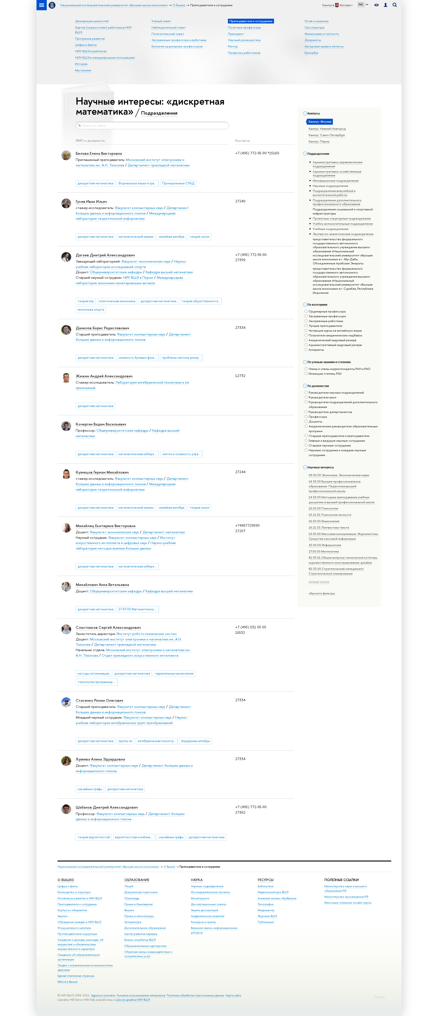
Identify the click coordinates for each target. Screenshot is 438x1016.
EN (366, 4)
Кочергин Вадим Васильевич (101, 424)
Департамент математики (164, 532)
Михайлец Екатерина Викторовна (106, 525)
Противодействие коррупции (77, 934)
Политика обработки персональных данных (195, 995)
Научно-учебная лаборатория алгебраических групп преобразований (132, 720)
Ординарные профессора (327, 311)
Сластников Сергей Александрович (108, 627)
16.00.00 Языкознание (324, 521)
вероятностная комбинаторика (135, 837)
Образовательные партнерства (145, 946)
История (81, 64)
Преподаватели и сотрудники (77, 904)
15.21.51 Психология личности (330, 515)
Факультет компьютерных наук (139, 207)
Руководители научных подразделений (336, 392)
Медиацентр (266, 910)
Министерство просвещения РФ (346, 897)
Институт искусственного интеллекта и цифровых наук (125, 540)
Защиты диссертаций (204, 910)
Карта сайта (233, 995)
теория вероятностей (94, 837)
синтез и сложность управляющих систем (182, 454)
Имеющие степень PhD (325, 373)
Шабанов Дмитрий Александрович (107, 807)
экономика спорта (91, 309)
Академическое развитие (207, 916)
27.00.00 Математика (324, 551)
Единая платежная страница (75, 976)
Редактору (379, 996)
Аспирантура (132, 922)
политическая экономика (117, 301)
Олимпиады (131, 898)
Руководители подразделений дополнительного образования (343, 404)
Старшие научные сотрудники (330, 445)
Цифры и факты (86, 45)
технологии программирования (98, 682)
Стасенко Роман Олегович (99, 700)
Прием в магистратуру (139, 916)
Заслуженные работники (326, 321)
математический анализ (136, 237)
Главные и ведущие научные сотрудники (337, 440)
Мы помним (83, 70)
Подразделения (159, 112)
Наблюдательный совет (168, 27)
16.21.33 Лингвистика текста (329, 527)
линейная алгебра (171, 237)
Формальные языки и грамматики (138, 183)
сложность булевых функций (138, 358)
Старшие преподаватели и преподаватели (339, 436)
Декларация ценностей (92, 21)
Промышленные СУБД (178, 183)
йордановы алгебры (195, 741)
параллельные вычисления (174, 673)
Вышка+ (129, 910)
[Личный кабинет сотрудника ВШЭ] (385, 5)
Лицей (128, 886)
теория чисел (199, 237)
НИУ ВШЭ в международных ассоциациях (105, 57)
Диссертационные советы (208, 904)
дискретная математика (95, 183)
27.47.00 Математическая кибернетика (138, 609)
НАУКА (197, 879)
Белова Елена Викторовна (99, 153)
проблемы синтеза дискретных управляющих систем (182, 358)
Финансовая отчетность (322, 34)
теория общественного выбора (202, 301)
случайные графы (90, 789)
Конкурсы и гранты (203, 922)
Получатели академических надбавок (335, 335)
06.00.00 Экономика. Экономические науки (339, 475)
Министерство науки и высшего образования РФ (345, 888)
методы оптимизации (93, 673)
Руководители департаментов (330, 412)
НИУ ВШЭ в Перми (138, 277)
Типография (266, 904)
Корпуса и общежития (72, 910)
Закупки (62, 916)
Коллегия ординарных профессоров (177, 46)
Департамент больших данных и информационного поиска (133, 337)
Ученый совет (161, 21)
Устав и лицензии (316, 21)
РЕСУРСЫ (266, 879)
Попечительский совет (167, 34)
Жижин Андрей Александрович (104, 376)
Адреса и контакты (103, 995)
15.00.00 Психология (323, 508)
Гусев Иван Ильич (91, 201)
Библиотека (265, 886)
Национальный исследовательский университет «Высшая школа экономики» (108, 867)
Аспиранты (316, 350)
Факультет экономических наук (145, 261)
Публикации (266, 922)
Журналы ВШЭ (267, 916)
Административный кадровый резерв (335, 345)
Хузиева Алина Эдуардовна (100, 759)
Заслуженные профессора (327, 316)
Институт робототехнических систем (147, 633)
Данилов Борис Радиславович (102, 327)
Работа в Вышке (67, 982)
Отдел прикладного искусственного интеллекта (140, 655)
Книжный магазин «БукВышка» (277, 898)
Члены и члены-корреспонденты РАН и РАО (339, 369)
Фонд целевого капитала (74, 928)
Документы (313, 40)
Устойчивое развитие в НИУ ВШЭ (79, 898)
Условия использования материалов (141, 995)
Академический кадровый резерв (332, 340)
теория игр (86, 301)
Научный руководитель (244, 40)
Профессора (318, 417)
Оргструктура (314, 27)
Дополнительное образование (145, 928)
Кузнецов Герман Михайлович (102, 472)
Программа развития (90, 38)
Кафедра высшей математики (169, 272)
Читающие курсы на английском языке (335, 330)
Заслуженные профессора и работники (178, 40)
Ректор (233, 46)
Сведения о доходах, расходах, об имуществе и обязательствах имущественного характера (80, 944)
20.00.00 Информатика (325, 545)
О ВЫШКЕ (65, 879)
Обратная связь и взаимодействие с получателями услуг (148, 954)
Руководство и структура (73, 892)
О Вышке (169, 867)
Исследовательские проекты (210, 892)
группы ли (125, 741)
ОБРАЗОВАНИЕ (136, 879)
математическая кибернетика (138, 454)
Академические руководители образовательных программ (343, 428)
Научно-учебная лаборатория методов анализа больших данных (126, 545)
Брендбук (311, 53)
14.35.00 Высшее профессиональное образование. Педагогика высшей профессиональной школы (335, 486)
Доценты (315, 421)
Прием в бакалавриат (138, 904)
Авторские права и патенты (324, 46)
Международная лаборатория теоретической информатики (125, 216)
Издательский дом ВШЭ (273, 892)
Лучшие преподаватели (325, 326)
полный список (319, 582)
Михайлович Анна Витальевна (102, 584)
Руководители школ (322, 397)
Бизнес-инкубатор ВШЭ (140, 940)
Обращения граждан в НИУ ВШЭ (79, 922)
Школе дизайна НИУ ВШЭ (133, 1000)
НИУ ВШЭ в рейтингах (91, 51)
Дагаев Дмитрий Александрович (105, 255)
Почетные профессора (244, 27)
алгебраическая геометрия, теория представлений (158, 741)
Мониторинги (200, 898)
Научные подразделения (207, 886)
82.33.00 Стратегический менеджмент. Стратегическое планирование (336, 571)
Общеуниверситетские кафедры (116, 272)
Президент (236, 34)
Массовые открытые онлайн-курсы (347, 903)
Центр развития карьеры (140, 934)
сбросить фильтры (322, 593)
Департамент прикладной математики (159, 165)
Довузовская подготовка (140, 892)
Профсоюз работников (244, 53)
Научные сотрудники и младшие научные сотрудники (337, 452)
